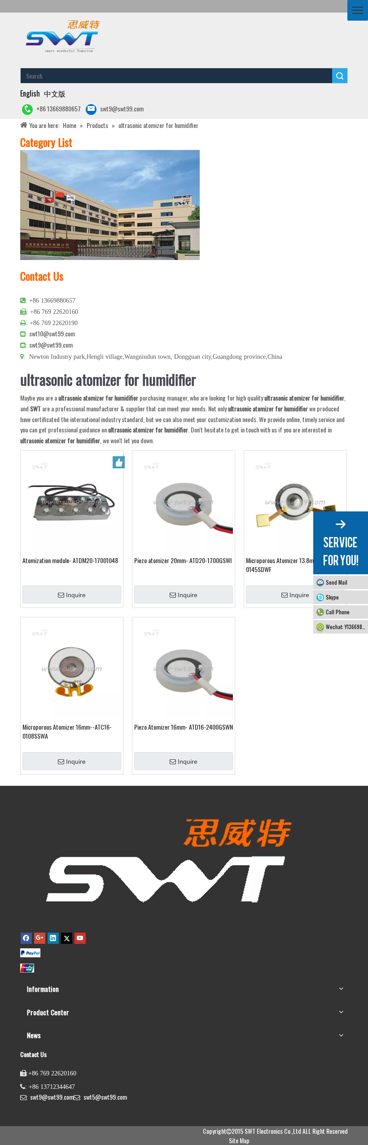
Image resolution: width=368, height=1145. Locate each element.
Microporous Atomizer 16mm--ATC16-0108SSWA (67, 731)
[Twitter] (66, 938)
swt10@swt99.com (52, 333)
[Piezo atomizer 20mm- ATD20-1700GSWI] (183, 501)
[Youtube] (80, 938)
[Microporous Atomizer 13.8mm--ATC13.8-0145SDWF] (295, 501)
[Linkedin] (53, 938)
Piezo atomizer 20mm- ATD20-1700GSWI (183, 560)
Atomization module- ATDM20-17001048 (70, 560)
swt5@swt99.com (105, 1096)
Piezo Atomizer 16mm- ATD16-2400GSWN (183, 726)
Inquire (76, 595)
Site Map (239, 1140)
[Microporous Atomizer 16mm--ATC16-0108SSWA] (71, 667)
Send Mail (336, 582)
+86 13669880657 (58, 108)
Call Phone (338, 612)
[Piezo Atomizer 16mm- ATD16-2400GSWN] (183, 667)
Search (339, 75)
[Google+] (39, 938)
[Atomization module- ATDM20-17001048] (71, 501)
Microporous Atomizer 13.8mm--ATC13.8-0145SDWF (295, 565)
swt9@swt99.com (122, 108)
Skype (332, 597)
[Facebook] (26, 938)
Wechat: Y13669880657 (347, 626)
